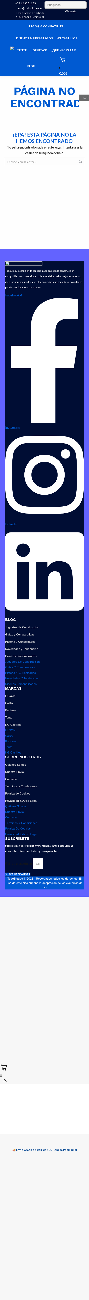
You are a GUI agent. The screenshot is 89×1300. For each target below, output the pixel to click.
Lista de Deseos (84, 11)
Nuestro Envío (14, 771)
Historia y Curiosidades (20, 641)
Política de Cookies (17, 793)
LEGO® (10, 695)
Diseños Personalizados (21, 656)
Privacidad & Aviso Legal (21, 800)
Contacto (11, 779)
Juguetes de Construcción (22, 627)
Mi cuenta (70, 11)
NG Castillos (13, 724)
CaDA (9, 703)
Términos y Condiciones (21, 786)
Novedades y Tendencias (21, 649)
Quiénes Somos (15, 764)
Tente (8, 717)
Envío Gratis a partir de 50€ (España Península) (30, 15)
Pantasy (10, 710)
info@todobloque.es (30, 8)
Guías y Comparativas (19, 634)
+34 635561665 (26, 3)
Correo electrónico (19, 863)
